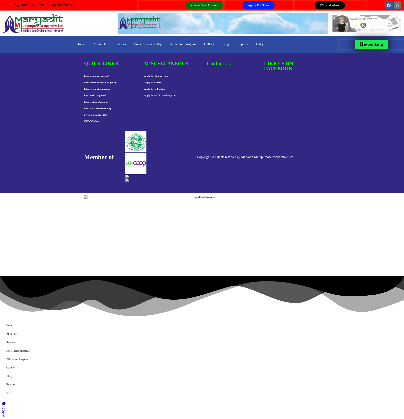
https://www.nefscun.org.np (97, 89)
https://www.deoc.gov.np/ (96, 76)
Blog (225, 44)
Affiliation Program (183, 44)
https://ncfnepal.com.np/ (96, 102)
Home (81, 44)
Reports (242, 44)
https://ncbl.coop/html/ (95, 95)
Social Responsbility (147, 44)
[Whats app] (202, 411)
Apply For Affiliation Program (159, 95)
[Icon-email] (397, 5)
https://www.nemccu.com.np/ (98, 108)
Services (120, 44)
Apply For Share (152, 82)
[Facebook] (389, 5)
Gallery (209, 44)
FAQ (259, 44)
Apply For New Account (156, 76)
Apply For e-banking (154, 89)
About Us (99, 44)
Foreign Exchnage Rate (96, 114)
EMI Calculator (92, 121)
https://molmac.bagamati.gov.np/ (100, 82)
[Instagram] (202, 407)
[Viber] (202, 415)
